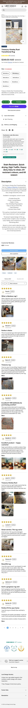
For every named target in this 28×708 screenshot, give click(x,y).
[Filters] (6, 283)
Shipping (10, 62)
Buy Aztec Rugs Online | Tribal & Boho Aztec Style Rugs (12, 16)
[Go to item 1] (9, 263)
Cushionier (10, 273)
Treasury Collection (12, 187)
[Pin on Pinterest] (12, 130)
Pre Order (18, 102)
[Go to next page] (23, 628)
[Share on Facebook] (9, 130)
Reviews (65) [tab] (8, 279)
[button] (25, 6)
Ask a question (14, 253)
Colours (4, 273)
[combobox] (14, 10)
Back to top (14, 667)
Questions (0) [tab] (20, 279)
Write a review (14, 250)
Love (15, 273)
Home (2, 14)
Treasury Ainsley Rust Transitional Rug (9, 17)
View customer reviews (9, 157)
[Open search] (3, 283)
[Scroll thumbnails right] (25, 263)
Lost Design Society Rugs (10, 704)
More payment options (14, 110)
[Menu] (2, 6)
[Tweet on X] (6, 130)
